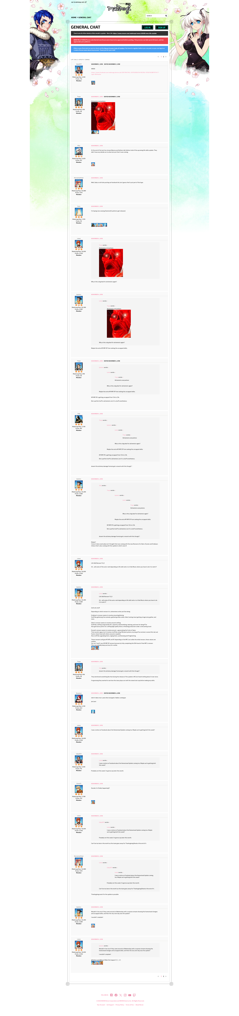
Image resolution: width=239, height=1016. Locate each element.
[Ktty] (79, 151)
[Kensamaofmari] (79, 183)
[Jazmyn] (93, 164)
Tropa (79, 96)
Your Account (101, 1005)
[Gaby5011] (79, 69)
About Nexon (139, 1005)
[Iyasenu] (79, 300)
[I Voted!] (79, 74)
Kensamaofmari (78, 178)
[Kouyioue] (79, 699)
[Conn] (97, 132)
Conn (78, 206)
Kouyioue (79, 693)
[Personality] (78, 107)
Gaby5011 (79, 64)
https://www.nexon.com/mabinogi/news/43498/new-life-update (135, 33)
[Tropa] (93, 82)
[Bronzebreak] (93, 132)
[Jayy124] (101, 962)
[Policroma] (97, 224)
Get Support (110, 1005)
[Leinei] (79, 244)
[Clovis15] (79, 789)
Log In (147, 27)
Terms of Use (130, 1005)
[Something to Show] (78, 156)
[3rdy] (79, 419)
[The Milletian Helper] (76, 156)
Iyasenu (78, 294)
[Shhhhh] (76, 74)
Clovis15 (78, 783)
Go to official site (77, 2)
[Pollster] (81, 74)
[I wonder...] (78, 217)
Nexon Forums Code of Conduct (114, 48)
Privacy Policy (120, 1005)
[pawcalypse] (105, 224)
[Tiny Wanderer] (81, 107)
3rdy (78, 413)
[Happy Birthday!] (81, 794)
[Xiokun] (93, 802)
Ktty (79, 145)
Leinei (79, 238)
